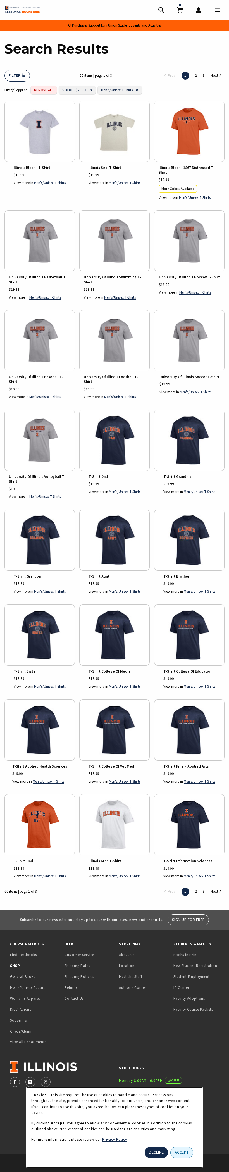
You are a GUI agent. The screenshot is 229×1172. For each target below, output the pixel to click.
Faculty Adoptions (189, 998)
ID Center (198, 987)
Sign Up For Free (188, 920)
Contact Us (74, 998)
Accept (182, 1152)
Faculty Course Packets (193, 1009)
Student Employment (198, 976)
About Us (127, 954)
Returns (71, 987)
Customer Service (79, 954)
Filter (15, 75)
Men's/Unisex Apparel (28, 987)
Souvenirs (18, 1020)
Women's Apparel (25, 998)
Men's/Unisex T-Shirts (117, 90)
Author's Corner (132, 987)
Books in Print (198, 954)
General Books (22, 976)
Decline (156, 1152)
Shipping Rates (77, 965)
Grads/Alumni (22, 1031)
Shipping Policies (79, 976)
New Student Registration (195, 965)
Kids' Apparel (21, 1009)
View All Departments (28, 1042)
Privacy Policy (114, 1139)
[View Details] (39, 131)
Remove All (43, 90)
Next (215, 75)
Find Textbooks (23, 954)
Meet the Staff (130, 976)
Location (127, 965)
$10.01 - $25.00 (76, 90)
